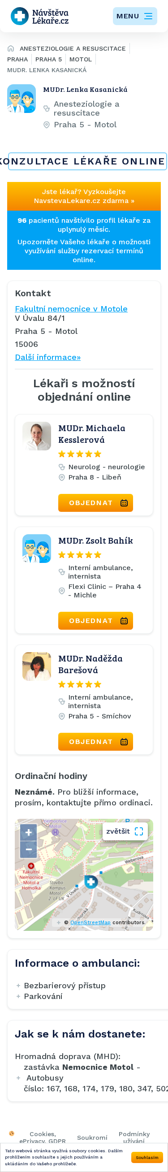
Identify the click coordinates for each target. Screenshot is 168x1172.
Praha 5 (48, 59)
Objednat (91, 502)
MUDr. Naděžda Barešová (90, 663)
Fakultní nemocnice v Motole (71, 308)
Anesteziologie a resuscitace (73, 48)
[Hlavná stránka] (10, 49)
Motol (80, 59)
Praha (17, 59)
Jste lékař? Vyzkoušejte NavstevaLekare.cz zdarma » (84, 196)
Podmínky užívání (134, 1137)
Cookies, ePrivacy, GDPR (42, 1137)
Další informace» (48, 357)
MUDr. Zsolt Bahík (95, 540)
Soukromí (92, 1137)
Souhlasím (147, 1157)
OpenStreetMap (90, 922)
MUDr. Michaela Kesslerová (91, 433)
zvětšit (118, 831)
